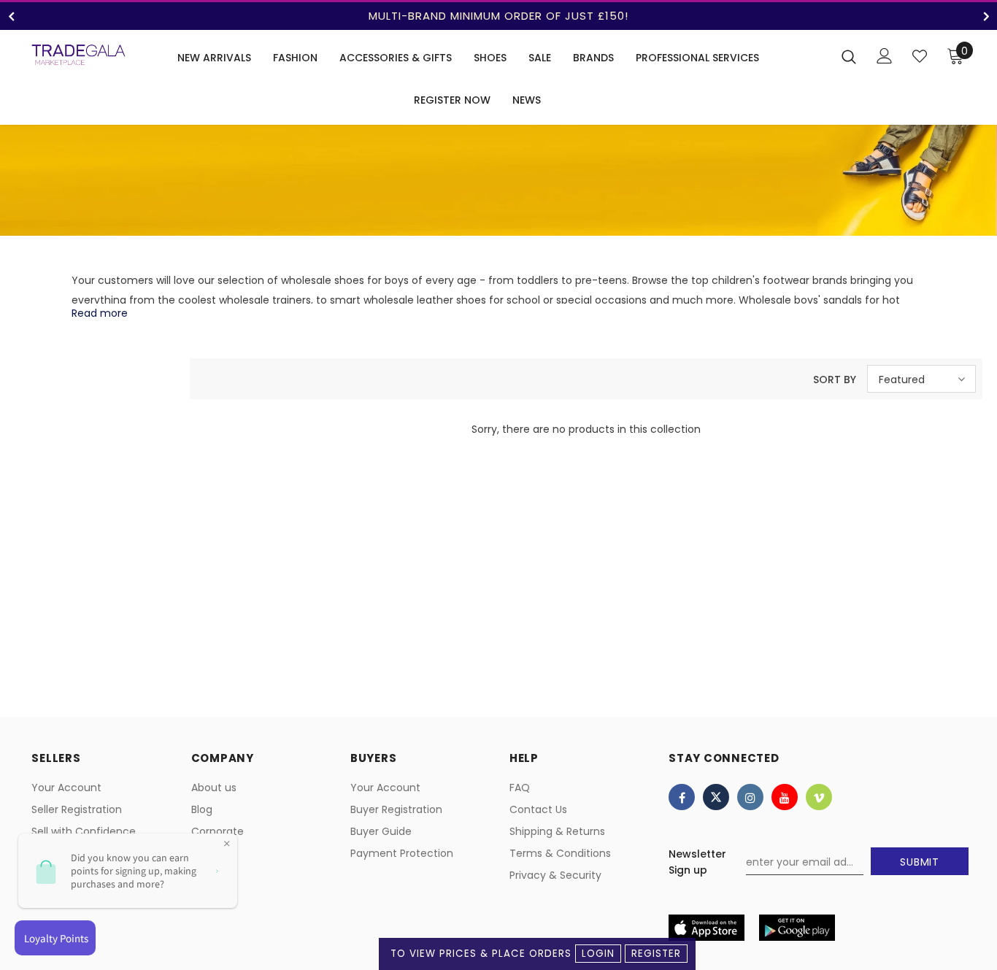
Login (598, 954)
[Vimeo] (819, 797)
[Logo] (78, 54)
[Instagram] (750, 797)
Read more (100, 313)
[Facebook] (682, 797)
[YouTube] (784, 797)
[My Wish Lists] (919, 56)
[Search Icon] (849, 56)
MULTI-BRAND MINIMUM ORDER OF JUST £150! (498, 15)
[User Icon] (885, 56)
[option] (498, 16)
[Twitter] (716, 797)
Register (656, 954)
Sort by (834, 379)
